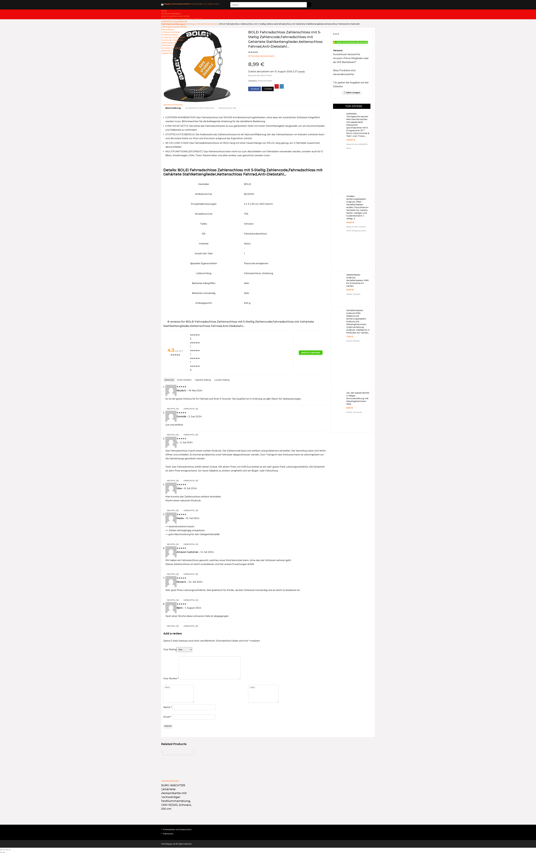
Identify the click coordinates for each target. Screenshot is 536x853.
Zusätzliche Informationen (199, 108)
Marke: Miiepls (352, 341)
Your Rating (169, 649)
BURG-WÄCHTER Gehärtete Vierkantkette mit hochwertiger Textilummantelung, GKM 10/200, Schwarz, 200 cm (176, 797)
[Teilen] (7, 849)
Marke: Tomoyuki (354, 412)
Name (167, 707)
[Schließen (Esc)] (9, 849)
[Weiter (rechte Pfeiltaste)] (4, 852)
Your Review (171, 678)
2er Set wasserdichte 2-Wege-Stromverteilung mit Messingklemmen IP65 (357, 398)
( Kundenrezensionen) (261, 56)
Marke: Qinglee (353, 294)
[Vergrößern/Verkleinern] (1, 849)
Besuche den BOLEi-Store (260, 75)
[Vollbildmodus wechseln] (4, 849)
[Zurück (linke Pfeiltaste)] (1, 852)
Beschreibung (173, 108)
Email (167, 717)
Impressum (168, 833)
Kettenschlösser (265, 81)
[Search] (309, 4)
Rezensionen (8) (227, 108)
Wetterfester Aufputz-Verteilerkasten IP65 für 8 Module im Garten (357, 280)
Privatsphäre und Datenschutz (177, 829)
